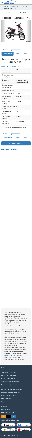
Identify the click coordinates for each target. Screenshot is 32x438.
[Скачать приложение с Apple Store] (8, 424)
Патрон (25, 6)
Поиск (8, 12)
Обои (25, 54)
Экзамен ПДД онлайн (8, 372)
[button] (3, 31)
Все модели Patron (16, 143)
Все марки (23, 12)
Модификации (7, 54)
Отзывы (17, 54)
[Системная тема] (13, 416)
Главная (6, 6)
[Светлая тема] (3, 416)
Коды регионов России (8, 395)
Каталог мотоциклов (8, 378)
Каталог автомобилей (8, 375)
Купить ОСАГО (6, 398)
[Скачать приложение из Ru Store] (23, 424)
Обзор (5, 50)
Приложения (5, 409)
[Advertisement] (16, 229)
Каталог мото (15, 6)
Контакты (4, 407)
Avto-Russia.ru (15, 435)
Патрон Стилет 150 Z (11, 66)
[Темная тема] (8, 416)
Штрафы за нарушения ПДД (10, 392)
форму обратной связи (12, 355)
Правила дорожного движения (11, 389)
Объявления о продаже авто (10, 381)
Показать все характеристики (16, 127)
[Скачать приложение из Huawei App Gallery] (23, 429)
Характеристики (15, 50)
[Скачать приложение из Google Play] (8, 429)
